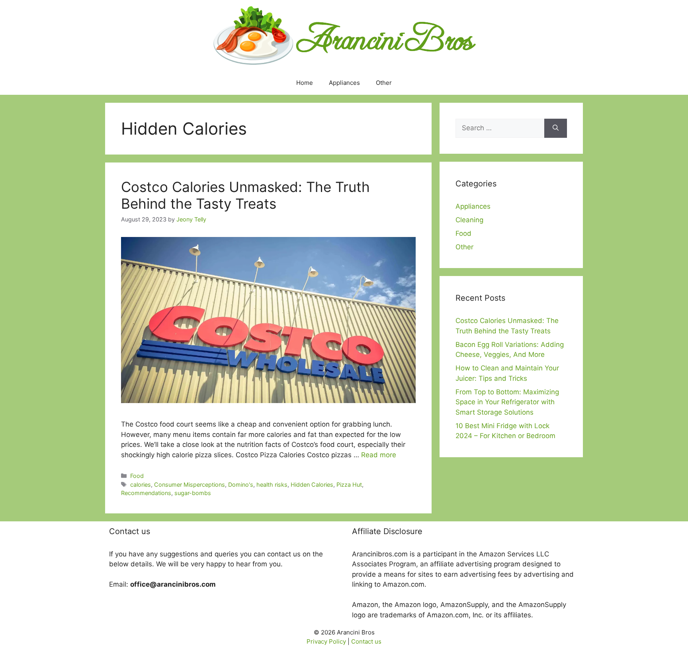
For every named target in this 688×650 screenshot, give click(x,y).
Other (384, 82)
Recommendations (146, 492)
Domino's (240, 484)
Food (137, 475)
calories (140, 484)
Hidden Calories (312, 484)
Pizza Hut (349, 484)
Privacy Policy (326, 641)
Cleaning (469, 220)
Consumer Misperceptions (189, 484)
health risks (271, 484)
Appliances (344, 82)
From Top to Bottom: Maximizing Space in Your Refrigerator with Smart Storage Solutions (507, 402)
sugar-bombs (192, 492)
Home (304, 82)
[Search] (555, 128)
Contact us (366, 641)
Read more (378, 455)
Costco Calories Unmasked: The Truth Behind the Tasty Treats (245, 195)
